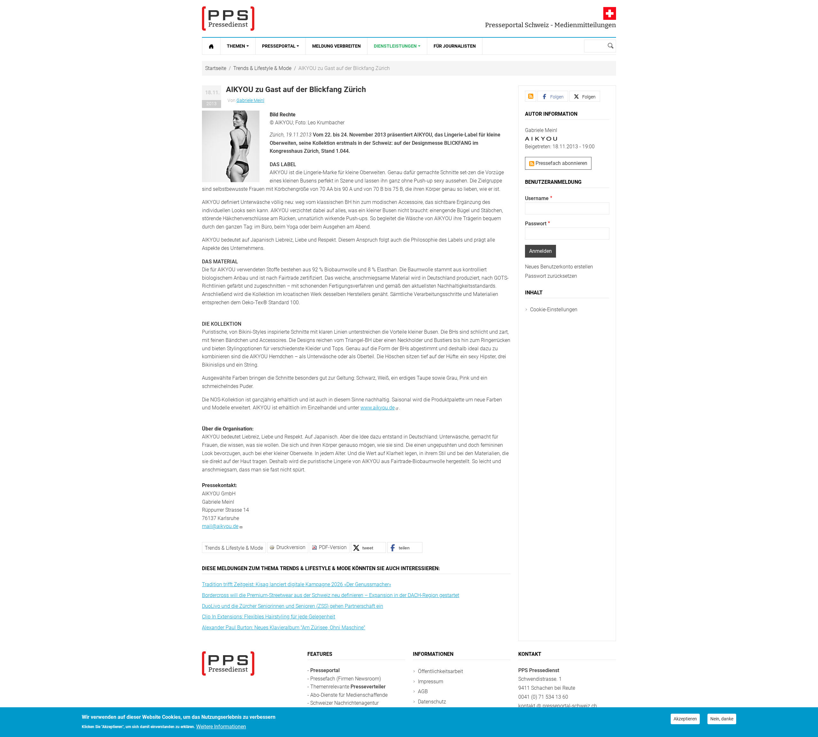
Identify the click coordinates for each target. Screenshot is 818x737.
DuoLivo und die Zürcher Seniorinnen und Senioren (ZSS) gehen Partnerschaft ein (292, 606)
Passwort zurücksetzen (551, 276)
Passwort (535, 224)
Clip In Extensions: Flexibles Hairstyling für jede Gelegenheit (268, 617)
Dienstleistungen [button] (395, 46)
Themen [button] (236, 46)
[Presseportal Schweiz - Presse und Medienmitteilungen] (228, 18)
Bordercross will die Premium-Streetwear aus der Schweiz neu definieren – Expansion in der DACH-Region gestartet (330, 595)
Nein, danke (721, 718)
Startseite (215, 68)
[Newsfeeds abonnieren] (530, 96)
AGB (423, 691)
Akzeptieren (685, 718)
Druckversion (290, 547)
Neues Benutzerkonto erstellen (559, 267)
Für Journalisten (455, 46)
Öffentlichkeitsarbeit (440, 671)
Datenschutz (432, 702)
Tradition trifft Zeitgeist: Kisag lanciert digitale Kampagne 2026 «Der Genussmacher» (296, 584)
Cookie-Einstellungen (553, 309)
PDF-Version (333, 547)
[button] (230, 146)
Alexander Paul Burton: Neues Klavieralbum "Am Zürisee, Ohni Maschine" (283, 628)
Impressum (430, 682)
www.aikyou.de (377, 408)
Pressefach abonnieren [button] (560, 163)
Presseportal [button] (279, 46)
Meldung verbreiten (336, 46)
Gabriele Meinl (250, 100)
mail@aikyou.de (220, 526)
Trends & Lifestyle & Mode (262, 68)
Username (537, 198)
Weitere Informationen (221, 726)
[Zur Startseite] (211, 46)
